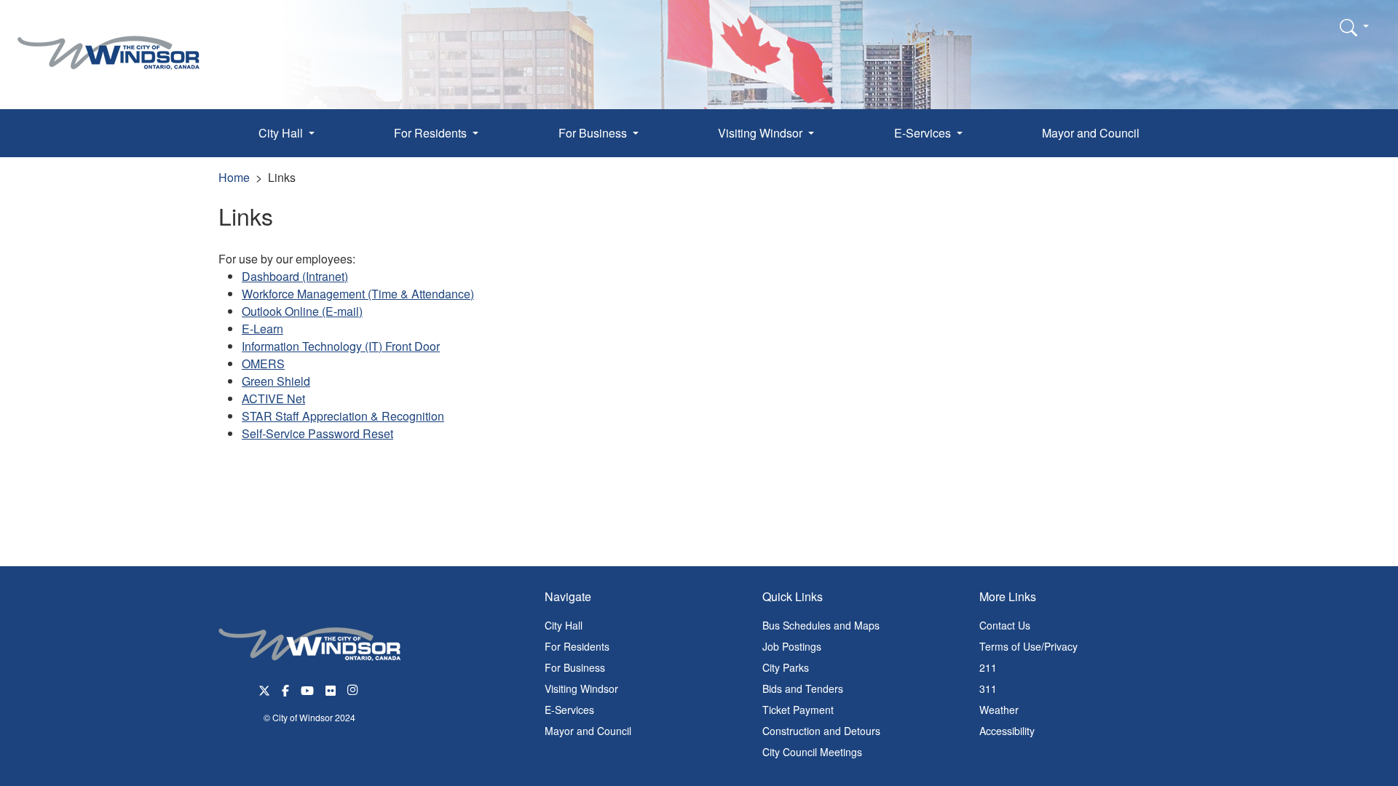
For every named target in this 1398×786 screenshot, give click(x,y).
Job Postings (791, 646)
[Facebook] (285, 688)
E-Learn (262, 328)
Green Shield (276, 381)
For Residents (577, 646)
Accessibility (1007, 730)
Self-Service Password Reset (317, 433)
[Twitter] (264, 688)
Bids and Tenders (802, 688)
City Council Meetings (812, 752)
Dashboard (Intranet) (295, 276)
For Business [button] (594, 132)
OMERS (263, 363)
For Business (575, 667)
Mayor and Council (1091, 132)
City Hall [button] (282, 132)
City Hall (563, 625)
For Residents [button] (432, 132)
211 (988, 667)
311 (988, 688)
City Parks (785, 667)
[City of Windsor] (108, 41)
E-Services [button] (924, 132)
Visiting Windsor (581, 688)
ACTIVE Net (273, 398)
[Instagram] (353, 688)
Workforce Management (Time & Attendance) (358, 293)
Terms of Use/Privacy (1028, 646)
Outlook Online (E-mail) (302, 311)
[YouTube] (307, 688)
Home (234, 177)
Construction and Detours (821, 730)
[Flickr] (330, 688)
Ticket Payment (798, 709)
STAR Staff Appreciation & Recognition (343, 416)
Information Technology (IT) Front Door (341, 346)
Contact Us (1004, 625)
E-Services (569, 709)
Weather (999, 709)
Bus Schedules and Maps (821, 625)
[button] (1354, 26)
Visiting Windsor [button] (761, 132)
